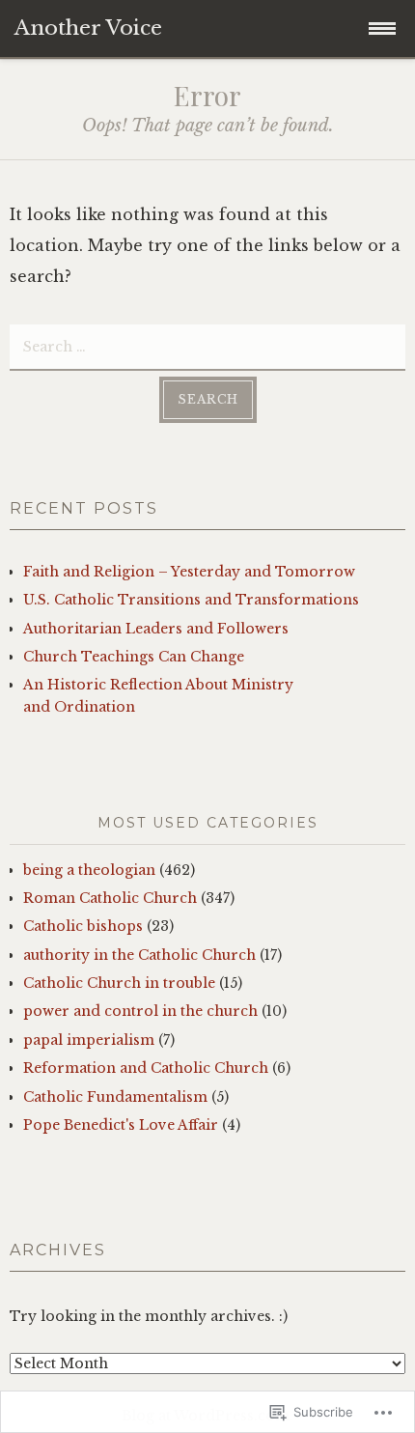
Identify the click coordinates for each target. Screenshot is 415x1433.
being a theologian (89, 870)
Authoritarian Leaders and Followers (156, 628)
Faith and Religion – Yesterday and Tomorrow (189, 571)
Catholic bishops (83, 926)
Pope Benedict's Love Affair (120, 1125)
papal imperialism (88, 1040)
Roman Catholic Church (110, 898)
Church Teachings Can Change (133, 656)
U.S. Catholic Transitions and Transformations (191, 599)
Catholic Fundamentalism (115, 1097)
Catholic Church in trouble (119, 983)
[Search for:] (207, 345)
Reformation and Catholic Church (145, 1068)
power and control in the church (140, 1011)
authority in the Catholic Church (139, 955)
